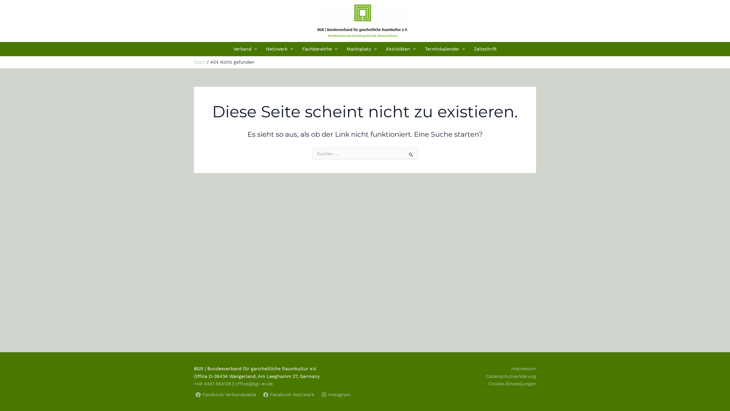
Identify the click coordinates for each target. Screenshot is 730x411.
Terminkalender (442, 49)
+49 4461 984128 (212, 383)
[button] (254, 49)
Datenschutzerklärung (511, 376)
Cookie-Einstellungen (512, 383)
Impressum (523, 368)
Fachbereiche (317, 49)
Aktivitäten (398, 49)
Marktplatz (359, 49)
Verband (242, 49)
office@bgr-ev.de (254, 383)
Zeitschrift (485, 49)
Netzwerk (276, 49)
